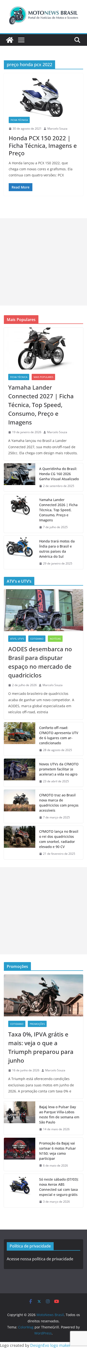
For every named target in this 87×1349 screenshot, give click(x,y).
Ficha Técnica (19, 120)
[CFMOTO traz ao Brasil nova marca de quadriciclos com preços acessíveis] (19, 806)
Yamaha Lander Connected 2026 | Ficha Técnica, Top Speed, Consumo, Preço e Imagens (58, 509)
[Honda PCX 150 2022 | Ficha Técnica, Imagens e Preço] (43, 97)
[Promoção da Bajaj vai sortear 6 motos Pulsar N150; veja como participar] (19, 1154)
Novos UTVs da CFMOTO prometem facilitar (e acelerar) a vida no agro (59, 769)
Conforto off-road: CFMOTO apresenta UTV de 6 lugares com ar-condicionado (58, 735)
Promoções (37, 1024)
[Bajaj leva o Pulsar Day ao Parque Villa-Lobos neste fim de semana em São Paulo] (19, 1118)
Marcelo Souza (57, 128)
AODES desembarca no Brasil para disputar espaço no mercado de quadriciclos (40, 662)
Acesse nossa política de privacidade (40, 1259)
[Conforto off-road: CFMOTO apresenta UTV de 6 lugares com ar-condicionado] (19, 739)
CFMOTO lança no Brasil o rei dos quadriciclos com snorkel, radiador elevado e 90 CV (58, 839)
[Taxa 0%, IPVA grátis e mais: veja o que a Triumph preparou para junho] (43, 995)
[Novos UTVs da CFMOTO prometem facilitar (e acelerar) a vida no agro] (19, 773)
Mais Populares (43, 377)
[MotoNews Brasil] (9, 40)
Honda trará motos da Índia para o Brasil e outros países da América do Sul (57, 549)
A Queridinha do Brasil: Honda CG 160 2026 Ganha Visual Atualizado (59, 473)
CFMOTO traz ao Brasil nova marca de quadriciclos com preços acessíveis (59, 803)
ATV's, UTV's (17, 638)
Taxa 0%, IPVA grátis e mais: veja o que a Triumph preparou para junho (40, 1047)
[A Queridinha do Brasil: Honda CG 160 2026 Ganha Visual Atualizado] (19, 477)
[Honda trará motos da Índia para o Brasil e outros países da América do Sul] (19, 552)
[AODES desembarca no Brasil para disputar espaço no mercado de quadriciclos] (43, 610)
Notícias (55, 638)
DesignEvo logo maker (50, 1345)
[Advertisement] (43, 262)
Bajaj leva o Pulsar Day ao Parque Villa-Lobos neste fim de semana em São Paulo (59, 1114)
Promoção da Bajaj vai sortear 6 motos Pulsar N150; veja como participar (57, 1151)
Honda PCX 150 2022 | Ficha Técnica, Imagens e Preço (43, 145)
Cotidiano (37, 638)
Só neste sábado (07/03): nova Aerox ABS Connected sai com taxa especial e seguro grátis (59, 1187)
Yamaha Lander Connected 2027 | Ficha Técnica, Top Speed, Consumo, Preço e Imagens (41, 404)
